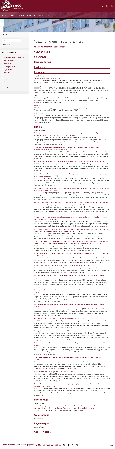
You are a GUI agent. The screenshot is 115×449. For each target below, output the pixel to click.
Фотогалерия (8, 82)
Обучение (20, 15)
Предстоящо (8, 79)
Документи (38, 105)
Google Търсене (9, 88)
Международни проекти (43, 86)
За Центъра (38, 113)
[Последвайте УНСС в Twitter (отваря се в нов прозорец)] (68, 444)
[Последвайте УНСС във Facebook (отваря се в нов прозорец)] (64, 444)
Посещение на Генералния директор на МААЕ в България (54, 372)
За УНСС (4, 15)
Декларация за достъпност (28, 444)
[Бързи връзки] (96, 6)
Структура (8, 63)
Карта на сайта (9, 444)
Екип (35, 96)
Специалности (9, 60)
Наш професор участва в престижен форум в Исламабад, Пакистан (59, 318)
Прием (11, 15)
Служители (8, 70)
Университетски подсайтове (14, 57)
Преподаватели (9, 67)
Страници (7, 73)
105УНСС (50, 15)
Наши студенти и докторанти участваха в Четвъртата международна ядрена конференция (69, 161)
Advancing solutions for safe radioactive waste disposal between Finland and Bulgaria (62, 265)
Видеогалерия (8, 85)
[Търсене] (111, 6)
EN (102, 6)
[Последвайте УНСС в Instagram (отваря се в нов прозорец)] (72, 444)
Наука (29, 15)
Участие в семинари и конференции (47, 78)
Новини (6, 76)
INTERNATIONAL (38, 15)
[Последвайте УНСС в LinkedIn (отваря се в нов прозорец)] (77, 444)
